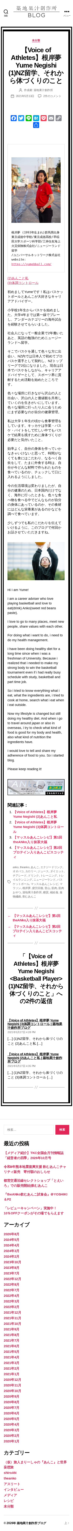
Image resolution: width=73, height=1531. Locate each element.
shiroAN (10, 1473)
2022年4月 (11, 1296)
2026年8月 (11, 1234)
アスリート (12, 1484)
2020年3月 (11, 1430)
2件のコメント (52, 96)
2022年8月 (11, 1284)
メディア (10, 1495)
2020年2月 (11, 1436)
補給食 (54, 892)
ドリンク (33, 875)
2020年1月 (11, 1441)
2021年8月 (11, 1335)
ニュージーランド (45, 879)
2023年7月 (11, 1273)
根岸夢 (26, 888)
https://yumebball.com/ (31, 264)
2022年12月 (12, 1279)
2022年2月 (11, 1307)
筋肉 (54, 888)
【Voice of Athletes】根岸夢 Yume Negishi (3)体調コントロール (38, 826)
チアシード (20, 875)
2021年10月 (12, 1324)
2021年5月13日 (25, 96)
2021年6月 (11, 1346)
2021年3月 (11, 1363)
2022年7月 (11, 1290)
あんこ (35, 867)
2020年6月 (11, 1413)
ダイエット (57, 871)
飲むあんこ (29, 896)
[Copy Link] (58, 118)
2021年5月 (11, 1352)
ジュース (43, 871)
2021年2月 (11, 1368)
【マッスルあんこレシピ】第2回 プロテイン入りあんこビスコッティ (39, 852)
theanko (24, 867)
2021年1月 (11, 1374)
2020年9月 (11, 1396)
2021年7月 (11, 1340)
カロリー (30, 871)
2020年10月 (12, 1391)
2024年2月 (11, 1256)
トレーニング (48, 875)
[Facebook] (13, 118)
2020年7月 (11, 1408)
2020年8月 (11, 1402)
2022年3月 (11, 1301)
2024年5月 (11, 1240)
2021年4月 (11, 1357)
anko (16, 867)
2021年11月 (12, 1318)
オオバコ (18, 871)
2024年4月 (11, 1245)
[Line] (28, 118)
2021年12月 (12, 1312)
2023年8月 (11, 1268)
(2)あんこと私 (17, 278)
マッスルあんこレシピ (44, 883)
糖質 (46, 892)
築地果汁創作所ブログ (31, 1523)
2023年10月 (12, 1262)
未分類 (36, 40)
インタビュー (14, 1489)
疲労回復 (37, 888)
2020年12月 (12, 1380)
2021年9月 (11, 1329)
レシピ (9, 1501)
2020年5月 (11, 1419)
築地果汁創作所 (43, 90)
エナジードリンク (51, 867)
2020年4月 (11, 1424)
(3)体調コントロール (23, 283)
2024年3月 (11, 1251)
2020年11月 (12, 1385)
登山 (47, 888)
